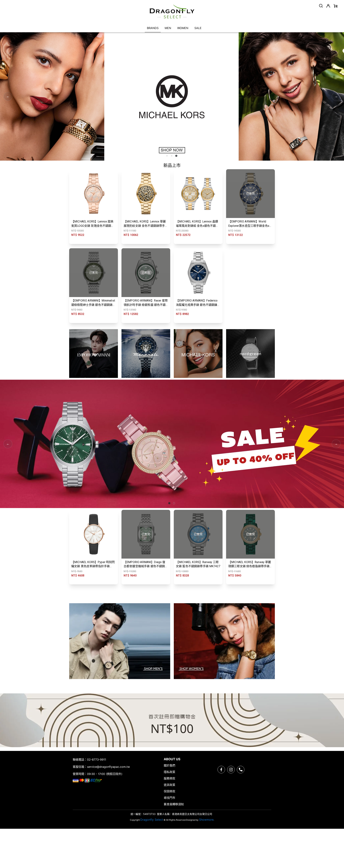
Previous (7, 96)
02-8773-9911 (96, 759)
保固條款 (169, 791)
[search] (321, 6)
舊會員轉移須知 (174, 804)
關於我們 (169, 765)
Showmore (206, 819)
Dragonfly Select (151, 819)
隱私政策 (169, 772)
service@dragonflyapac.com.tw (108, 767)
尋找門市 (169, 798)
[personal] (328, 6)
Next (336, 96)
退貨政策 (169, 785)
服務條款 (169, 778)
